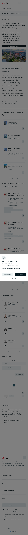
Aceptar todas (20, 274)
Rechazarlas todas (7, 274)
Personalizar (14, 278)
